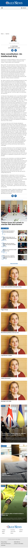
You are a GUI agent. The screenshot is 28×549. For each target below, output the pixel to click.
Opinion (7, 33)
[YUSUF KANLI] (14, 39)
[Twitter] (15, 50)
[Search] (21, 7)
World (3, 531)
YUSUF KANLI (15, 46)
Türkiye (3, 529)
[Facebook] (12, 50)
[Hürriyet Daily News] (14, 3)
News (2, 33)
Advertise (3, 545)
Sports (20, 531)
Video (3, 533)
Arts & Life (13, 531)
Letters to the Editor (18, 543)
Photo (12, 533)
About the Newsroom (6, 543)
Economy (13, 529)
